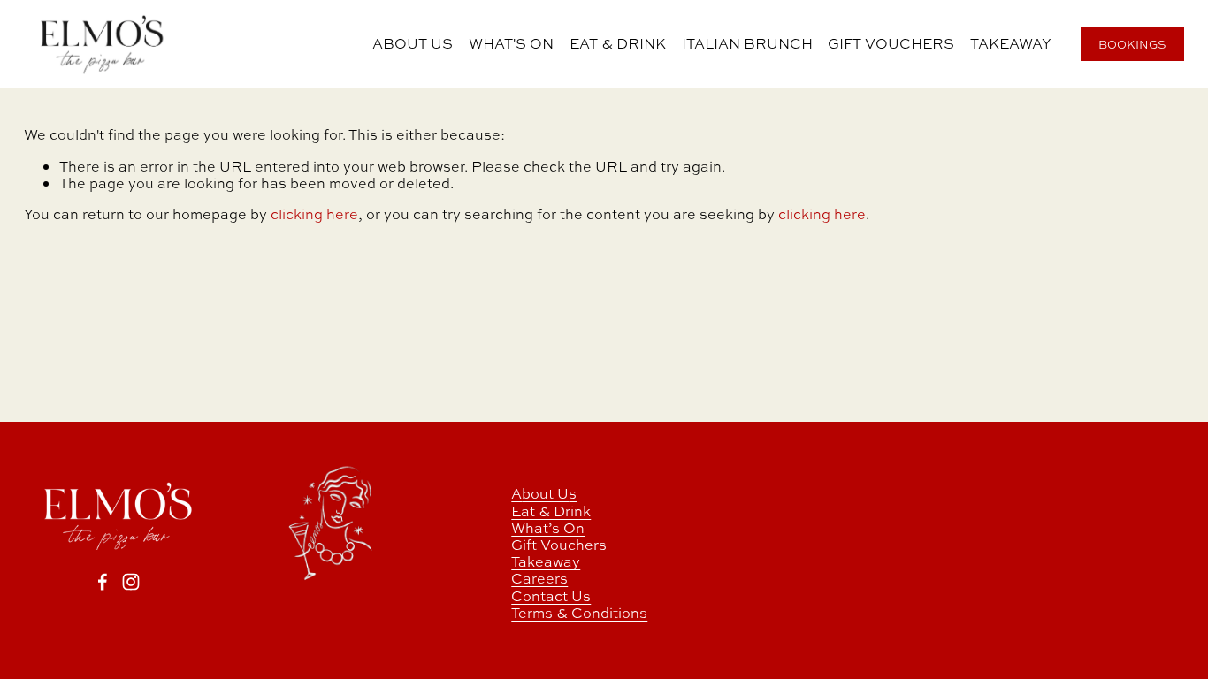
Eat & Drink (551, 511)
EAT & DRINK (618, 44)
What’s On (548, 528)
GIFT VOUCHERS (891, 44)
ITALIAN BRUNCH (747, 44)
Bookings (1132, 44)
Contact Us (551, 596)
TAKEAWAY (1010, 44)
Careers (539, 578)
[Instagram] (131, 582)
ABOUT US (412, 44)
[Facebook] (102, 582)
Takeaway (545, 561)
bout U (545, 493)
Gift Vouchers (559, 545)
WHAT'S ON (511, 44)
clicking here (314, 214)
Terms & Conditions (579, 613)
